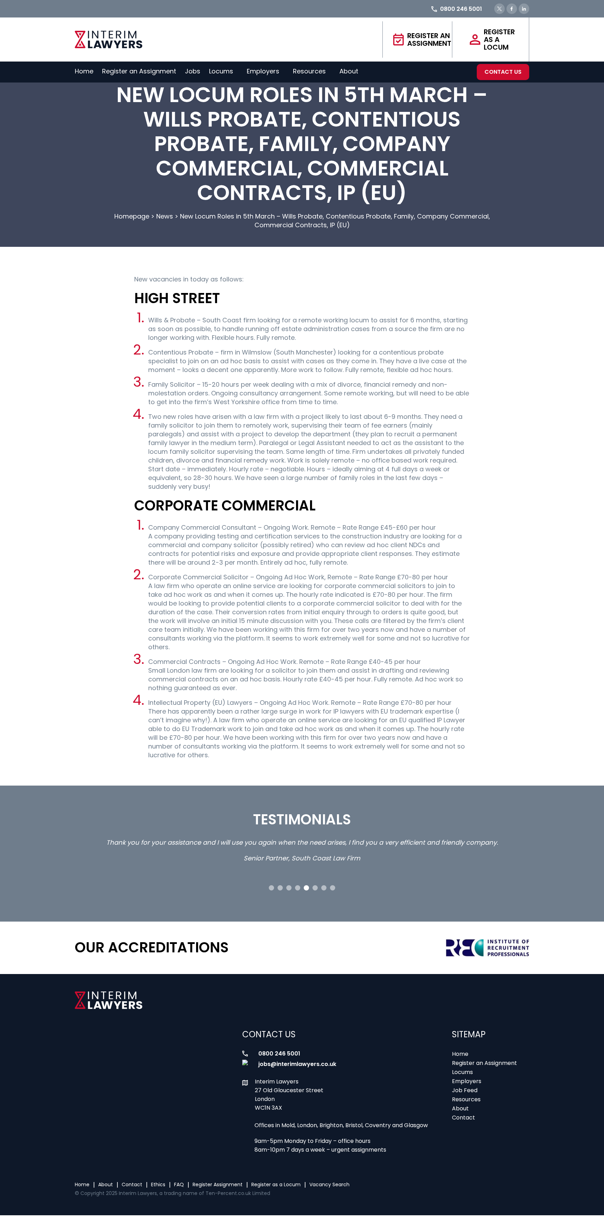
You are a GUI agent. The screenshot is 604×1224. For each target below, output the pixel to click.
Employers (263, 71)
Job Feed (464, 1090)
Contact (463, 1118)
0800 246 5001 (279, 1054)
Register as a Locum (499, 39)
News (164, 216)
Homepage (131, 216)
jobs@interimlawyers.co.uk (297, 1064)
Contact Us (503, 72)
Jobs (192, 71)
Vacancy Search (329, 1184)
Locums (221, 71)
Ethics (158, 1184)
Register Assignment (218, 1184)
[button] (271, 887)
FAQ (179, 1184)
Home (84, 71)
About (348, 71)
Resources (309, 71)
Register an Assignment (429, 39)
